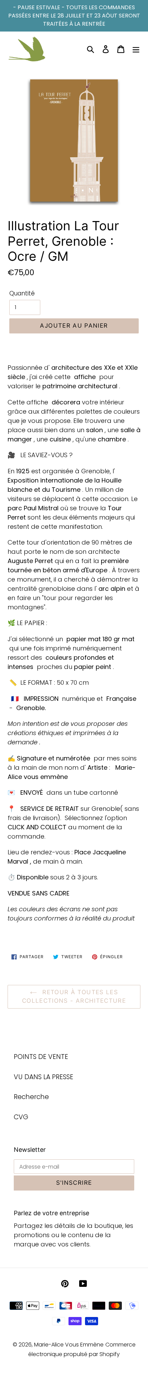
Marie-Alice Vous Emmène (69, 1345)
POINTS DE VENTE (41, 1056)
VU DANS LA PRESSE (43, 1077)
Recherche (31, 1096)
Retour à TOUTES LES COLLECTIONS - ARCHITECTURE (74, 996)
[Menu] (136, 49)
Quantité (22, 293)
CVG (21, 1117)
